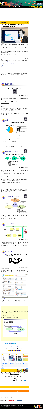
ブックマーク (14, 343)
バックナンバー (14, 391)
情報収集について (13, 405)
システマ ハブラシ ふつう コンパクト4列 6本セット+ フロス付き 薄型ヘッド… (19, 364)
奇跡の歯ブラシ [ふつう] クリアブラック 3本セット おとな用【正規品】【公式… (5, 364)
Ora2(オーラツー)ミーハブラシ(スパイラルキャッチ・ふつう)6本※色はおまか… (26, 364)
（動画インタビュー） (9, 61)
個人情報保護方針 (7, 405)
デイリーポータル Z (4, 3)
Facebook (40, 4)
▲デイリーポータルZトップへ (3, 393)
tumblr (42, 4)
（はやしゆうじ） (8, 57)
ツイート (6, 343)
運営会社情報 (3, 405)
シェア (10, 343)
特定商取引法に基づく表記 (21, 405)
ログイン (40, 7)
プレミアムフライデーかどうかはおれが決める (12, 63)
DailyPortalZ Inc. (38, 406)
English (10, 6)
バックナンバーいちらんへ (26, 393)
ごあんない (36, 7)
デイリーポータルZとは (4, 6)
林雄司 (5, 57)
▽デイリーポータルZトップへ (14, 346)
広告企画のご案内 (16, 6)
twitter (38, 4)
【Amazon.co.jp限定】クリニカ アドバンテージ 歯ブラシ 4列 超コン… (12, 364)
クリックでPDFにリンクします (6, 298)
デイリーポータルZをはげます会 (31, 7)
